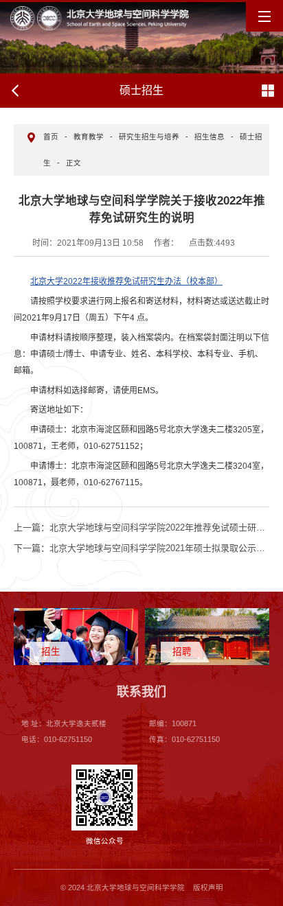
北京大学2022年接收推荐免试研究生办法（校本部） (126, 281)
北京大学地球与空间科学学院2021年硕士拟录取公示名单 (144, 548)
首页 (50, 136)
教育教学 (88, 136)
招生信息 (209, 136)
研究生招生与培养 (149, 136)
